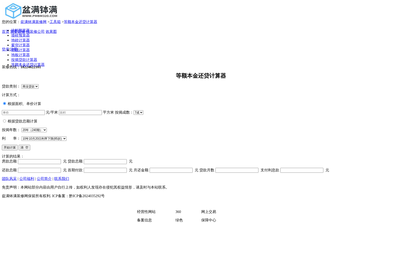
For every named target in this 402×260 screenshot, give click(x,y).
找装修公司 (35, 32)
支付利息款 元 (295, 170)
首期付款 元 (100, 170)
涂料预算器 (20, 30)
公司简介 (44, 179)
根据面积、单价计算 (24, 104)
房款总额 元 (34, 161)
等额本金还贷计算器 (80, 22)
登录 (5, 49)
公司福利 (26, 179)
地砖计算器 (20, 40)
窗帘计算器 (20, 45)
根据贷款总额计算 (22, 121)
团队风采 (9, 179)
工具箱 (55, 22)
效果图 (51, 32)
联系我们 (61, 179)
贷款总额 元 (100, 161)
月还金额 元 (166, 170)
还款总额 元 (34, 170)
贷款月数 (206, 170)
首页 (5, 32)
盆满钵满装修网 (33, 22)
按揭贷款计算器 (24, 60)
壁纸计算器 (20, 50)
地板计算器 (20, 55)
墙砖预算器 (20, 35)
